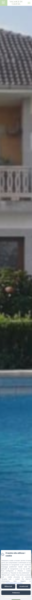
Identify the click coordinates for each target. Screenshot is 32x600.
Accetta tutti (23, 586)
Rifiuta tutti (8, 586)
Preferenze (16, 593)
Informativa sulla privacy (14, 583)
